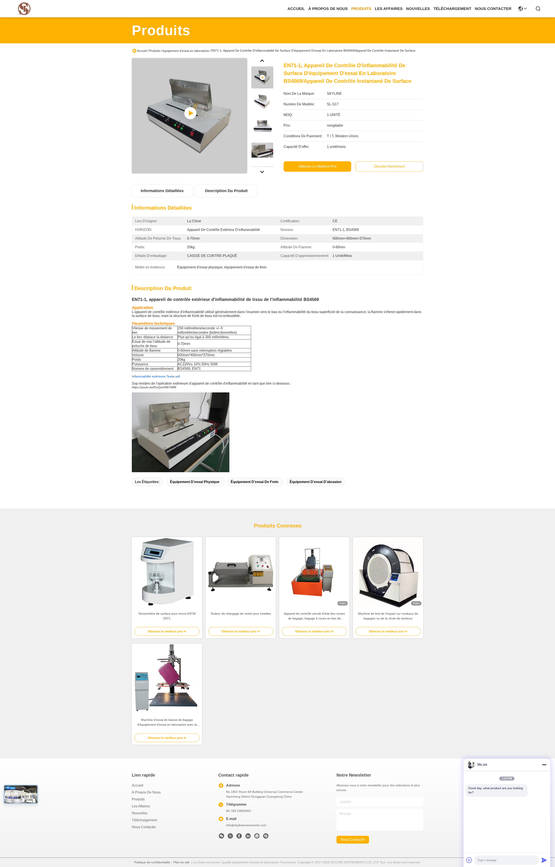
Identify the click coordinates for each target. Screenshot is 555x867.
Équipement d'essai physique (194, 482)
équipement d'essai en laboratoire (185, 50)
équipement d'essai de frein (254, 482)
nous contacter (493, 9)
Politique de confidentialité (152, 862)
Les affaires (141, 806)
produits (361, 9)
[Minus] (544, 764)
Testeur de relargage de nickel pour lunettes (241, 613)
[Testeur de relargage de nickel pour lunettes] (241, 572)
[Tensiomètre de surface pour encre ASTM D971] (167, 572)
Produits (154, 50)
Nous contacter (144, 827)
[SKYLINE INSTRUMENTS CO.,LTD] (24, 8)
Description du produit (226, 191)
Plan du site (181, 862)
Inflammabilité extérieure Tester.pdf (156, 376)
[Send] (544, 860)
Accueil (296, 9)
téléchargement (452, 9)
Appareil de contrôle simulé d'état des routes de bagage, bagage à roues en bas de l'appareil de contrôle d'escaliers (314, 616)
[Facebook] (239, 837)
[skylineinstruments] (266, 837)
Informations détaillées (162, 191)
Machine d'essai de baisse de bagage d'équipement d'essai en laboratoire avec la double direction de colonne (167, 722)
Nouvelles (139, 813)
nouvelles (418, 9)
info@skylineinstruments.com (246, 825)
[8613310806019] (257, 837)
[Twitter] (230, 837)
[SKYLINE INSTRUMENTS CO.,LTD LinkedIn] (248, 837)
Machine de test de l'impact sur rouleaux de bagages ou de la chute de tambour (388, 616)
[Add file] (469, 860)
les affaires (389, 9)
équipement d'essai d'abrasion (315, 482)
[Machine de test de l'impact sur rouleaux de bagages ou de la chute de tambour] (388, 572)
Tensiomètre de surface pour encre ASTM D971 (167, 616)
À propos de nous (328, 9)
